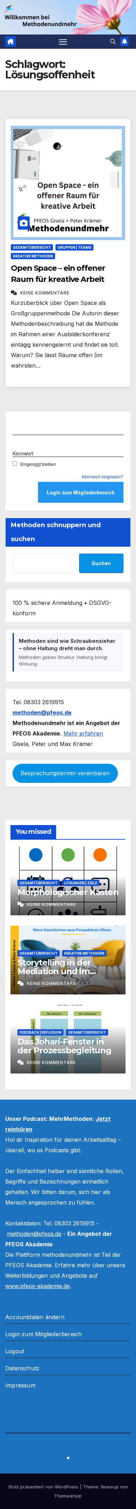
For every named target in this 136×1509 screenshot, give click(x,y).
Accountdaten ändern (35, 1317)
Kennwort (23, 453)
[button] (113, 41)
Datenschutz (22, 1368)
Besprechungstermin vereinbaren (65, 773)
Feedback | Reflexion (40, 1032)
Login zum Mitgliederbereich (43, 1334)
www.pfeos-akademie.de (37, 1286)
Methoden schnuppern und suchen (56, 532)
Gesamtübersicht (32, 247)
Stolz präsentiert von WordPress (44, 1486)
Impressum (20, 1385)
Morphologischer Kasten (68, 892)
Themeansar (68, 1496)
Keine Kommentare (44, 292)
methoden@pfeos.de (34, 1233)
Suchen (101, 563)
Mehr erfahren (83, 733)
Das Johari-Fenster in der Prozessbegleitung (64, 1046)
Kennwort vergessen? (102, 476)
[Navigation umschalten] (63, 42)
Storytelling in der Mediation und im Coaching (54, 971)
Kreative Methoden (33, 256)
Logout (14, 1351)
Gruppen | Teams (74, 247)
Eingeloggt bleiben (38, 464)
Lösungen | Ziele (80, 883)
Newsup (110, 1486)
